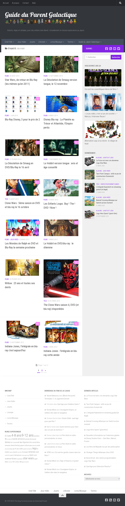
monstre (19, 452)
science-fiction (11, 458)
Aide (34, 3)
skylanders (20, 459)
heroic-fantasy (15, 445)
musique (25, 452)
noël (37, 452)
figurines (26, 442)
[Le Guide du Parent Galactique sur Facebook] (106, 48)
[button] (22, 64)
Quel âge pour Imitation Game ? (68, 404)
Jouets (32, 42)
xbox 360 (19, 462)
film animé (33, 442)
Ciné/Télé (8, 42)
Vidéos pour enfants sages (110, 184)
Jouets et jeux (108, 157)
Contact (26, 3)
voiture (10, 462)
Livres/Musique (56, 42)
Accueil (6, 3)
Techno (70, 42)
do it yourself (14, 442)
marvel (15, 452)
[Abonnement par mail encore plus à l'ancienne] (114, 48)
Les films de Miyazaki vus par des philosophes (103, 447)
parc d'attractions (15, 455)
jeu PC (15, 449)
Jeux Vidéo (21, 42)
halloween (7, 445)
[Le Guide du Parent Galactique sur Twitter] (118, 48)
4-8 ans (16, 435)
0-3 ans (8, 435)
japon (30, 445)
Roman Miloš (51, 410)
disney (7, 442)
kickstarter (29, 449)
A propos (15, 3)
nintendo (31, 452)
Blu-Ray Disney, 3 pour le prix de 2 (22, 119)
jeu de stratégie (8, 449)
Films (7, 76)
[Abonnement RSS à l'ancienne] (110, 48)
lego (34, 448)
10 (38, 182)
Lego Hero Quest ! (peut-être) (106, 213)
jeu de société (36, 445)
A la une (99, 157)
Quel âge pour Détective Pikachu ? (98, 466)
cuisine (27, 439)
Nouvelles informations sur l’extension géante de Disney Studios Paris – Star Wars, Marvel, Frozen (101, 438)
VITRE (49, 452)
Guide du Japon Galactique (89, 42)
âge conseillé (25, 462)
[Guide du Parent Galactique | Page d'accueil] (41, 17)
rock (35, 455)
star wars (28, 458)
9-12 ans (28, 435)
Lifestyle (41, 42)
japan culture (24, 445)
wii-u (14, 462)
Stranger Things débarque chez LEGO (100, 452)
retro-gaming (25, 455)
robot (31, 455)
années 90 (9, 439)
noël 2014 (7, 455)
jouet (24, 449)
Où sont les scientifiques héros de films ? (101, 89)
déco (21, 442)
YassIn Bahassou (53, 396)
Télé (6, 199)
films (38, 442)
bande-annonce (18, 439)
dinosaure (33, 439)
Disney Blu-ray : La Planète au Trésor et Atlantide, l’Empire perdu (59, 123)
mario (11, 452)
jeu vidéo (20, 449)
